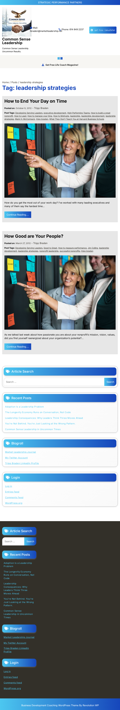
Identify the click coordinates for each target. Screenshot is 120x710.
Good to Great (50, 248)
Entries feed (12, 491)
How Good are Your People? (33, 236)
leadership (75, 116)
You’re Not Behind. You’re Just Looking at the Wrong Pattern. (40, 423)
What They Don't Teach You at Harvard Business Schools (76, 119)
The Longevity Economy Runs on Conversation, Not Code (38, 412)
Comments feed (14, 497)
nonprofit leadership (49, 251)
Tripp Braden (41, 108)
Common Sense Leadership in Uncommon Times (33, 429)
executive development (55, 113)
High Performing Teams (78, 113)
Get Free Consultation (105, 30)
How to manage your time (40, 116)
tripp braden (42, 119)
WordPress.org (13, 503)
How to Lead (20, 116)
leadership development (92, 116)
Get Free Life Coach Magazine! (62, 64)
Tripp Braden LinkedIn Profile (22, 463)
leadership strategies (28, 251)
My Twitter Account (16, 457)
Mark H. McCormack (25, 119)
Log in (8, 486)
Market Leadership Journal (20, 452)
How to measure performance (72, 248)
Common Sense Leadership (16, 41)
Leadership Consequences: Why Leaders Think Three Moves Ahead (44, 418)
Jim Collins (93, 248)
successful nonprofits (70, 251)
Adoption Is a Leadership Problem (24, 406)
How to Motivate (61, 116)
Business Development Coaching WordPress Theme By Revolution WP (60, 705)
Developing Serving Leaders (28, 113)
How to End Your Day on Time (35, 101)
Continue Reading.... (18, 214)
